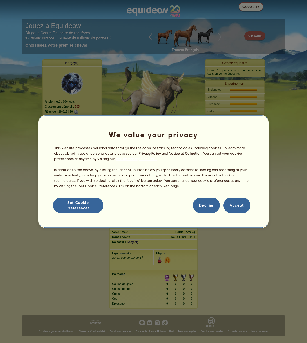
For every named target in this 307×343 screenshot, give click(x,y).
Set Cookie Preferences (78, 205)
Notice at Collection (185, 153)
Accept (237, 205)
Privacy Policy (150, 153)
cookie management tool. (136, 159)
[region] (153, 171)
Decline (206, 205)
